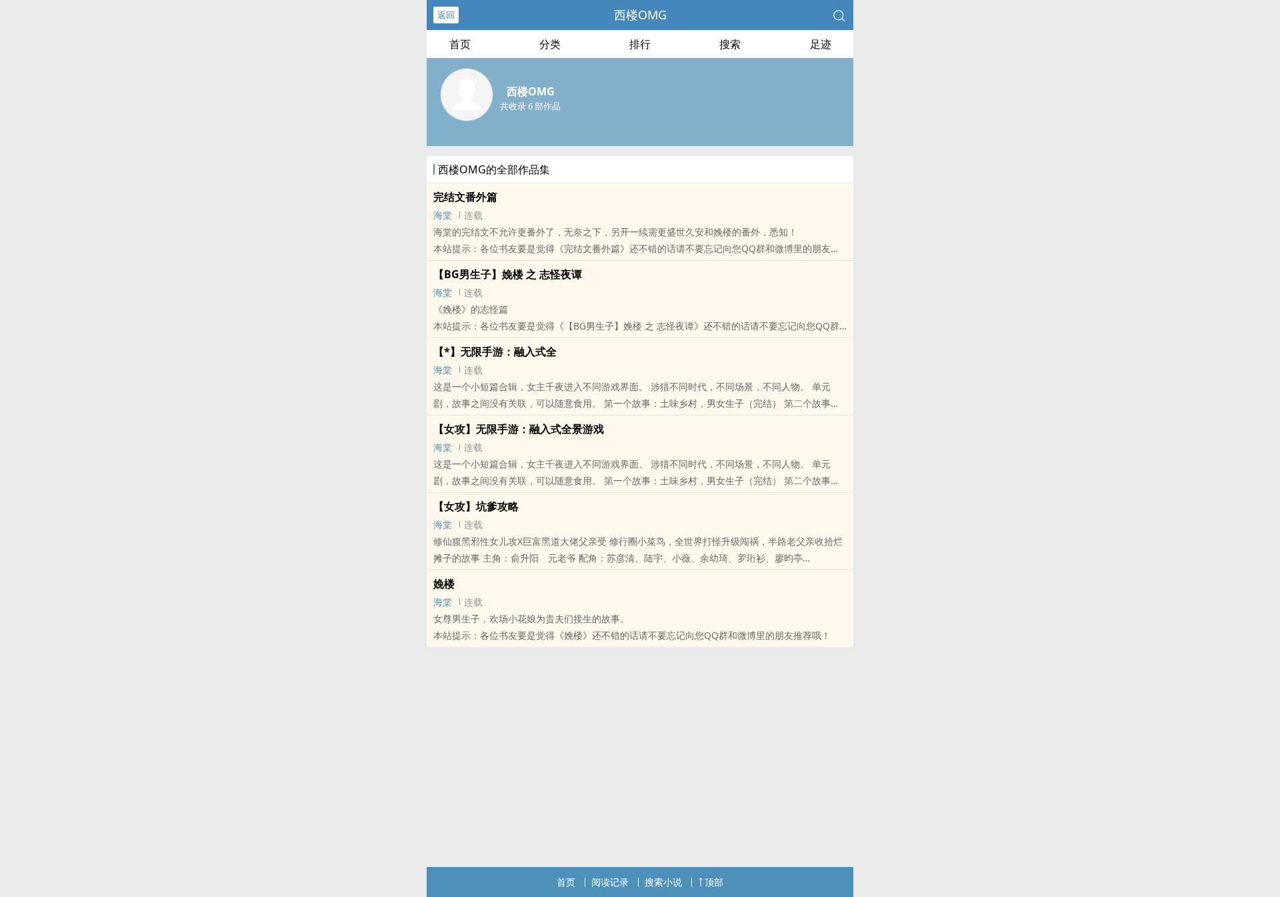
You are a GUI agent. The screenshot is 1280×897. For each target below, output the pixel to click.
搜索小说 (663, 882)
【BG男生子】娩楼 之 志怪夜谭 (507, 274)
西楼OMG (640, 15)
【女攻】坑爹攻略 (476, 506)
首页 (460, 44)
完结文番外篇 (465, 196)
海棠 (442, 215)
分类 (550, 44)
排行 (640, 44)
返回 (446, 15)
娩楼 (444, 583)
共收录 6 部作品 (530, 106)
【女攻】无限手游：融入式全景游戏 (518, 428)
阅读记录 (610, 882)
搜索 (730, 44)
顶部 (714, 882)
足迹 (820, 44)
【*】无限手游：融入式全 (495, 351)
